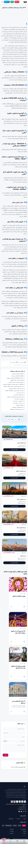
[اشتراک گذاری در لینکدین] (12, 419)
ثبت (5, 755)
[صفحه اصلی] (25, 2)
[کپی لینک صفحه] (9, 419)
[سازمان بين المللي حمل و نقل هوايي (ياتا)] (22, 802)
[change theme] (2, 2)
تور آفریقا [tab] (14, 825)
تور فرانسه (11, 831)
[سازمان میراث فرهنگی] (20, 802)
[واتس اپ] (23, 812)
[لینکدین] (21, 812)
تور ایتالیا (24, 831)
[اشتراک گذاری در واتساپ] (15, 419)
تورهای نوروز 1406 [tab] (8, 825)
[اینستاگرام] (25, 812)
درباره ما (24, 818)
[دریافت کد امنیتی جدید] (8, 741)
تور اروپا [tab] (24, 825)
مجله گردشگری (11, 818)
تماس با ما (18, 818)
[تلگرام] (19, 812)
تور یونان (24, 833)
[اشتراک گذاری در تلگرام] (19, 419)
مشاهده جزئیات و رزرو (14, 449)
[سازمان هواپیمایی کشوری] (25, 802)
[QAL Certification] (14, 802)
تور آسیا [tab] (19, 825)
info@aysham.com (21, 809)
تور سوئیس (11, 833)
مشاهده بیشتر (23, 835)
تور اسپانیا (11, 829)
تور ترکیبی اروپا (23, 829)
